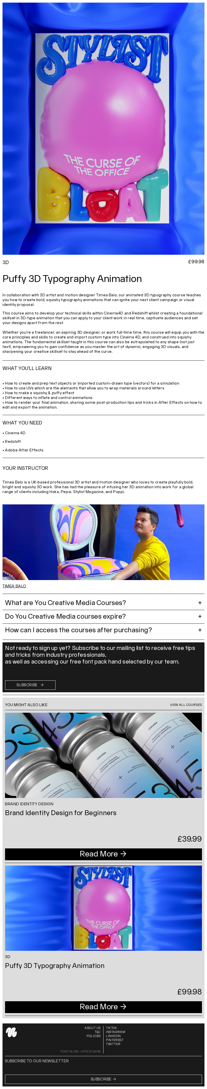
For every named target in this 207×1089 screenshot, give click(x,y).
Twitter (113, 1044)
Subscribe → (103, 1079)
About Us (93, 1028)
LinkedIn (113, 1036)
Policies (94, 1036)
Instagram (115, 1032)
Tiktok (111, 1028)
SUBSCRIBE (30, 685)
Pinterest (114, 1040)
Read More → (103, 854)
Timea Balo (14, 586)
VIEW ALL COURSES (186, 705)
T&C (98, 1032)
